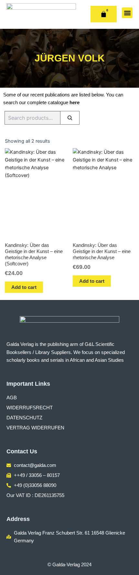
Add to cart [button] (24, 287)
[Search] (70, 118)
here (75, 102)
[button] (127, 12)
